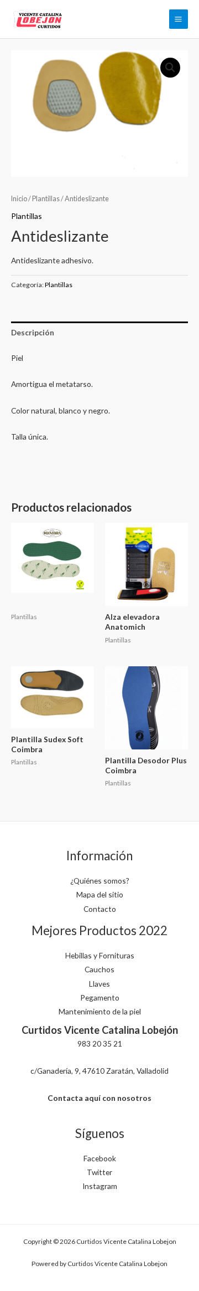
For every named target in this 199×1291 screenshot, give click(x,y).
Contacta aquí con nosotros (99, 1098)
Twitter (99, 1172)
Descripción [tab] (32, 332)
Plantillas (46, 199)
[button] (170, 68)
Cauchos (99, 969)
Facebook (99, 1158)
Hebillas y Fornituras (99, 955)
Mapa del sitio (99, 894)
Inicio (19, 199)
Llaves (99, 983)
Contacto (99, 909)
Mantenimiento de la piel (100, 1011)
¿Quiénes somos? (99, 880)
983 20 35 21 (99, 1043)
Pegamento (99, 997)
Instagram (99, 1186)
